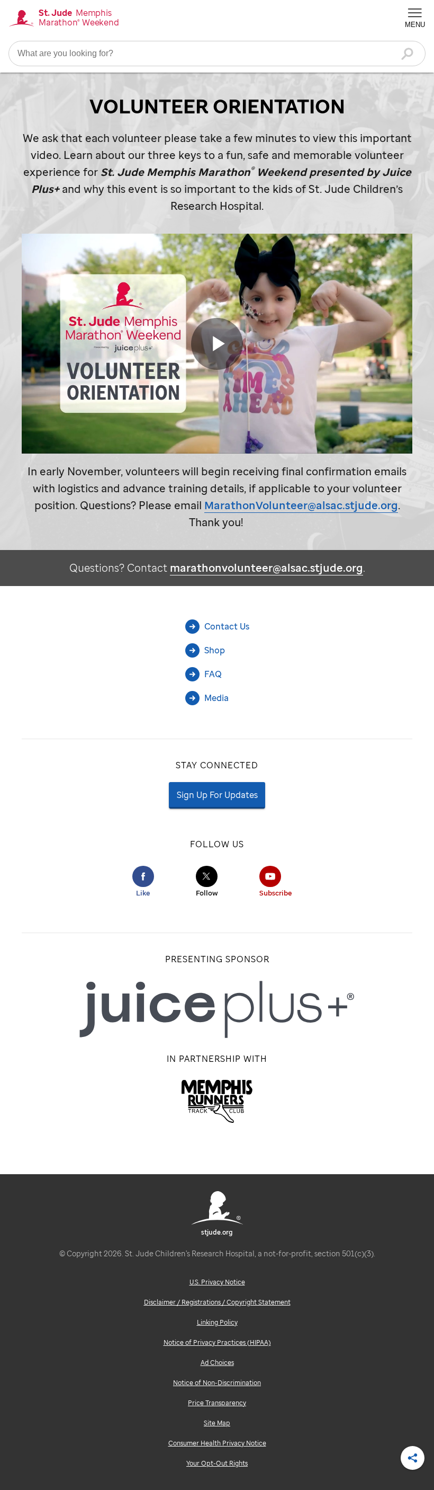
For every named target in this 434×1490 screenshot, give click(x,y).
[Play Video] (217, 344)
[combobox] (217, 53)
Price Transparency (217, 1402)
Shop (214, 650)
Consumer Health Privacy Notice (217, 1443)
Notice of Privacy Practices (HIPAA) (217, 1342)
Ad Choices (217, 1362)
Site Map (217, 1422)
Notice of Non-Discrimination (217, 1382)
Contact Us (226, 626)
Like (143, 893)
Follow (207, 893)
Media (216, 698)
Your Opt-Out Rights (217, 1463)
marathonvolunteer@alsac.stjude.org (266, 568)
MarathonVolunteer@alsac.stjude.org (301, 505)
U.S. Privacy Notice (217, 1282)
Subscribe (275, 893)
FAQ (213, 674)
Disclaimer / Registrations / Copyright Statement (217, 1302)
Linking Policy (217, 1322)
